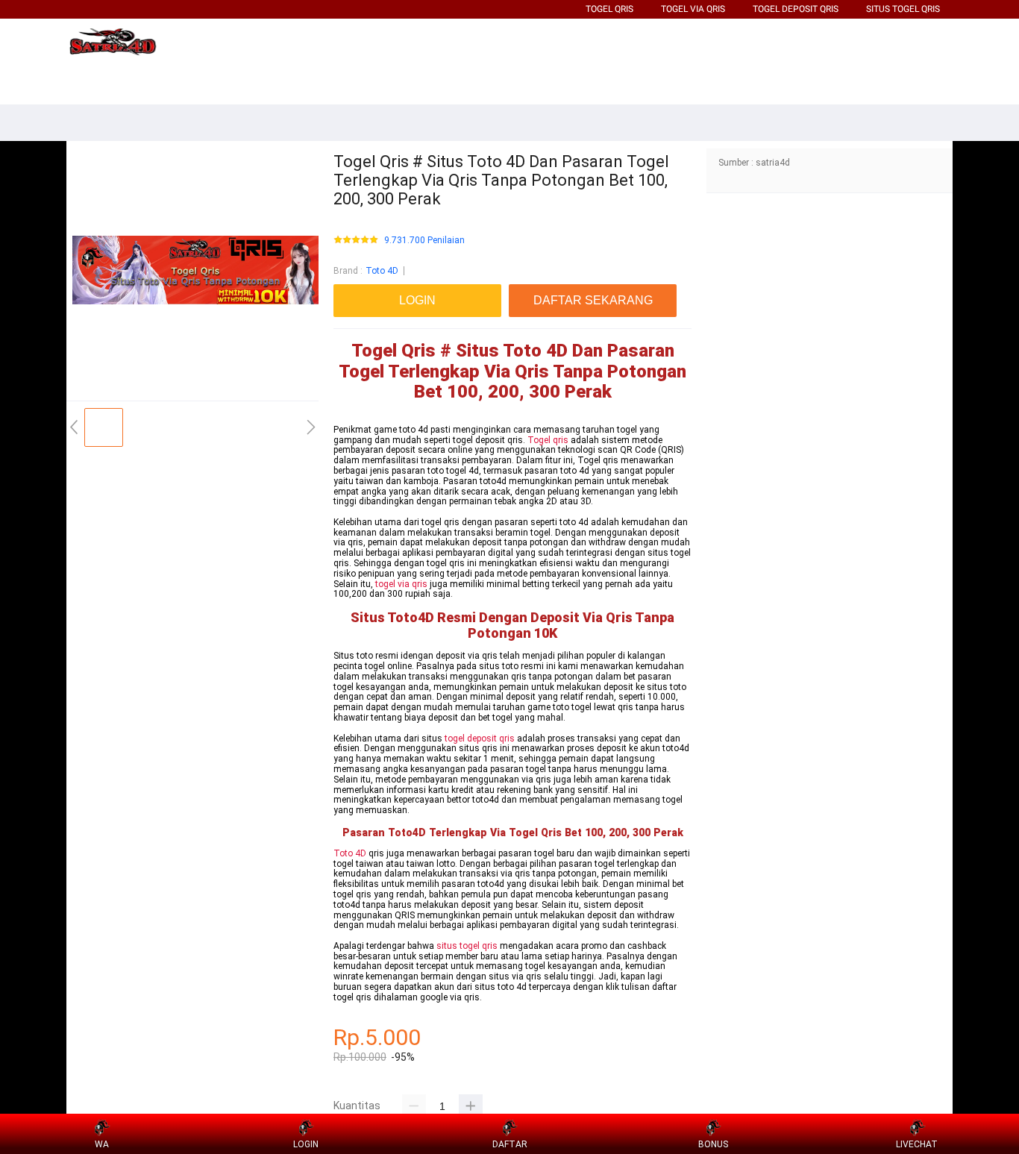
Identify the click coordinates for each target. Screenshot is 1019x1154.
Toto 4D (382, 271)
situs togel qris (467, 946)
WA (102, 1144)
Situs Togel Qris (903, 9)
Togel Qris (609, 9)
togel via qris (401, 584)
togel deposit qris (480, 738)
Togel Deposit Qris (795, 9)
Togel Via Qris (693, 9)
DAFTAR (509, 1144)
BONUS (713, 1144)
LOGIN (306, 1144)
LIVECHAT (917, 1144)
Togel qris (547, 440)
